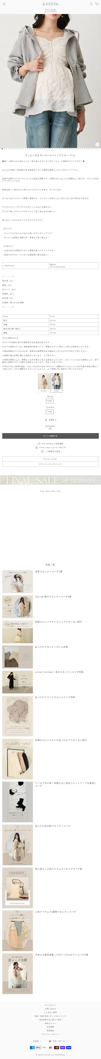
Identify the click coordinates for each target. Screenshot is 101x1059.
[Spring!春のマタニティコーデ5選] (17, 606)
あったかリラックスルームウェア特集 (55, 697)
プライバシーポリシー (50, 1034)
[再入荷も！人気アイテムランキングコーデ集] (17, 888)
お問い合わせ (50, 1009)
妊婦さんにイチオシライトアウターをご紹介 (58, 622)
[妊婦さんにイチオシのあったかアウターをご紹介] (17, 759)
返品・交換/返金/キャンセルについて (50, 1016)
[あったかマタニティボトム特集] (17, 657)
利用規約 (50, 1031)
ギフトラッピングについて (50, 464)
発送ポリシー (50, 1023)
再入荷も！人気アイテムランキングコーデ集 (58, 869)
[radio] (44, 383)
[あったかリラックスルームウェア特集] (17, 716)
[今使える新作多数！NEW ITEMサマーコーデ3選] (17, 973)
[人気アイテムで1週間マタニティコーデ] (17, 930)
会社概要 (50, 1027)
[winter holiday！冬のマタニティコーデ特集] (17, 682)
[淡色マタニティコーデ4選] (17, 581)
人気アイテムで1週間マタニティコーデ (55, 912)
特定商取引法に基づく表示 (50, 1020)
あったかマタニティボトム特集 (51, 647)
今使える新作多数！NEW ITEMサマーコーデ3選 (61, 955)
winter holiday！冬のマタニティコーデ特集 (59, 672)
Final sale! (50, 459)
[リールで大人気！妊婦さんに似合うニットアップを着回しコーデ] (17, 802)
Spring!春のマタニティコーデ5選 (53, 596)
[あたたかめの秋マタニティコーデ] (17, 845)
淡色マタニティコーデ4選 (48, 571)
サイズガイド (50, 1005)
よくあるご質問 (50, 1012)
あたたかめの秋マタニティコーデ (52, 826)
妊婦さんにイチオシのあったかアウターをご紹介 (61, 740)
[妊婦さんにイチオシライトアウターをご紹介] (17, 631)
